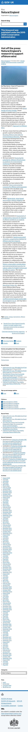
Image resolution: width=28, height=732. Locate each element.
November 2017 (7, 638)
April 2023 (6, 541)
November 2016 (7, 655)
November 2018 (7, 626)
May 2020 (5, 598)
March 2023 (6, 543)
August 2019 (6, 611)
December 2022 (7, 548)
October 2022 (7, 551)
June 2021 (5, 577)
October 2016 (6, 656)
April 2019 (5, 617)
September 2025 (7, 495)
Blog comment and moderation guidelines (14, 408)
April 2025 (6, 504)
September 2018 (7, 629)
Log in (4, 682)
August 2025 (6, 497)
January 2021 (6, 585)
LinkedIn (5, 343)
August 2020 (6, 593)
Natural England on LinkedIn (10, 407)
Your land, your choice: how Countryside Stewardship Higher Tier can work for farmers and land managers (13, 375)
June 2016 (5, 663)
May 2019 (5, 616)
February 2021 (7, 583)
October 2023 (7, 531)
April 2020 (6, 600)
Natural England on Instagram (11, 403)
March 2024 (6, 523)
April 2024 (6, 522)
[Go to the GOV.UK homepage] (7, 2)
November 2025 (7, 492)
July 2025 (5, 499)
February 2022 (7, 564)
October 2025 (6, 494)
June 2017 (5, 645)
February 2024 (7, 525)
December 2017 (7, 637)
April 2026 (6, 484)
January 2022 (6, 565)
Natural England (10, 12)
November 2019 (7, 608)
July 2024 (5, 518)
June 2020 (6, 596)
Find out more (5, 360)
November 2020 (7, 588)
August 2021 (6, 574)
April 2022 (6, 561)
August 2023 (6, 534)
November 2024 (7, 512)
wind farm (7, 318)
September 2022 (7, 552)
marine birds (16, 317)
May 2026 (5, 483)
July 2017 (5, 643)
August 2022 (6, 554)
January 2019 (6, 622)
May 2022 (5, 559)
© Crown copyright (14, 728)
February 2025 (7, 507)
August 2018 (6, 630)
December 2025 (7, 491)
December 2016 (7, 653)
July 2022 (5, 556)
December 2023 (7, 528)
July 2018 (5, 632)
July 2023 (5, 536)
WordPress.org (7, 687)
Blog (3, 9)
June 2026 (6, 481)
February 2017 (6, 650)
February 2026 (7, 487)
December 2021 (7, 567)
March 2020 (6, 601)
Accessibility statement (8, 706)
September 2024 (7, 515)
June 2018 (5, 634)
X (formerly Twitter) (8, 341)
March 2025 (6, 505)
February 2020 (7, 603)
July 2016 (5, 661)
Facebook (18, 341)
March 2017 (6, 648)
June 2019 (5, 614)
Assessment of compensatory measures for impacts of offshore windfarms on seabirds (14, 218)
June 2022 (6, 557)
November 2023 (7, 530)
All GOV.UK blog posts (8, 701)
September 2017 (7, 640)
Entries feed (6, 684)
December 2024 (7, 510)
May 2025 (5, 502)
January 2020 (6, 604)
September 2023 (7, 533)
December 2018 (7, 624)
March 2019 (6, 619)
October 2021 (6, 570)
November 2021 (7, 569)
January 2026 (6, 489)
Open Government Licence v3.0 (11, 713)
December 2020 (7, 587)
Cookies (20, 706)
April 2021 (5, 580)
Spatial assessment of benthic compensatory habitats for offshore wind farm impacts (14, 239)
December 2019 (7, 606)
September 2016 (7, 658)
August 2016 (6, 660)
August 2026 (6, 478)
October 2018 (6, 627)
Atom (17, 393)
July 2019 (5, 613)
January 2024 (6, 526)
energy (11, 317)
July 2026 (5, 479)
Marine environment (11, 62)
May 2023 (5, 539)
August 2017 (6, 642)
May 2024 (5, 520)
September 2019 (7, 609)
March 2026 (6, 486)
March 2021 (6, 582)
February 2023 (7, 544)
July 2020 (5, 595)
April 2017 (5, 647)
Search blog (5, 21)
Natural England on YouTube (10, 405)
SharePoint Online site (10, 285)
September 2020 (7, 591)
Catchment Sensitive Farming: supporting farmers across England (13, 332)
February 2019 (7, 621)
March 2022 (6, 562)
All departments (6, 703)
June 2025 (6, 500)
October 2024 (7, 513)
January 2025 (6, 509)
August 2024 (6, 517)
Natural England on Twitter (10, 401)
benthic (6, 317)
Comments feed (7, 685)
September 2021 (7, 572)
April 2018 (5, 635)
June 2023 (6, 538)
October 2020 (7, 590)
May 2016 (5, 665)
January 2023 (6, 546)
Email (17, 343)
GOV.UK (19, 701)
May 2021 (5, 578)
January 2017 (6, 652)
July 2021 (5, 575)
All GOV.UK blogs (6, 699)
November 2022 (7, 549)
